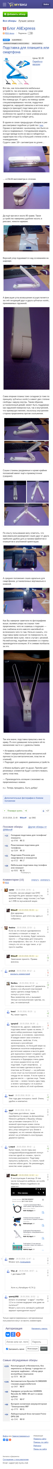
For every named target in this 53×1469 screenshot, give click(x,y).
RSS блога (9, 33)
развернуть (45, 880)
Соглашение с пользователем (16, 1459)
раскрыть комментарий (20, 974)
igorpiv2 (14, 1024)
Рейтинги (37, 1446)
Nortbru (14, 983)
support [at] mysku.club (18, 1463)
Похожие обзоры (13, 826)
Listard (12, 1147)
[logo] (17, 4)
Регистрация (32, 1349)
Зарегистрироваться (21, 1436)
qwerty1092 (14, 1297)
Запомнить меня (16, 1349)
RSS (7, 883)
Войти (46, 4)
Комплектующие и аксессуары (16, 43)
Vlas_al (14, 1271)
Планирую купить (14, 811)
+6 (26, 811)
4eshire (12, 928)
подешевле (25, 1262)
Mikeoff (23, 818)
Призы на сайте (40, 1449)
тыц (41, 125)
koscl (13, 1011)
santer (11, 890)
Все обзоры (9, 21)
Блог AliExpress (21, 28)
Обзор (6, 40)
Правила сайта (39, 1439)
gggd (11, 1110)
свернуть (35, 880)
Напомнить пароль (39, 1328)
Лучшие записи (26, 21)
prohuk (12, 971)
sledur (11, 1259)
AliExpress (16, 40)
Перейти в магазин (37, 62)
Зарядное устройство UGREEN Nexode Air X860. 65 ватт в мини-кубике (27, 1394)
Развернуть (26, 872)
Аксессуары (37, 43)
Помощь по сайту (40, 1442)
